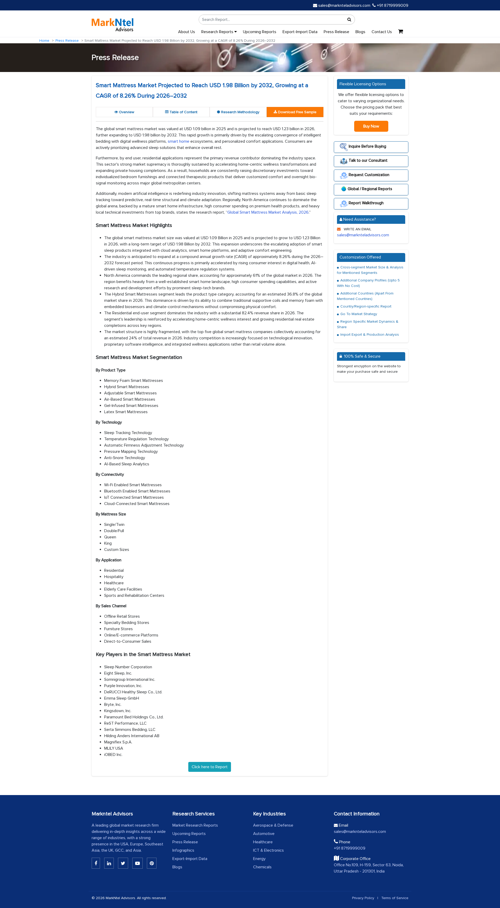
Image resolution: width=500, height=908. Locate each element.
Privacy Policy (363, 898)
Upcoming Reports (259, 31)
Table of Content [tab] (182, 112)
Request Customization (368, 174)
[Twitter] (123, 863)
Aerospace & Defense (273, 825)
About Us (186, 31)
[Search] (349, 19)
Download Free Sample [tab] (296, 112)
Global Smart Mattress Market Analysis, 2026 (268, 212)
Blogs (360, 31)
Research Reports (217, 31)
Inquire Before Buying (367, 146)
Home (44, 40)
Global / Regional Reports (370, 189)
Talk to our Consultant (368, 160)
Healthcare (263, 842)
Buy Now (371, 126)
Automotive (263, 833)
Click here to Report (210, 766)
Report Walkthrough (366, 203)
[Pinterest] (152, 863)
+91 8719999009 (392, 5)
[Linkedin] (96, 863)
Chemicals (262, 867)
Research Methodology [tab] (239, 112)
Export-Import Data (300, 31)
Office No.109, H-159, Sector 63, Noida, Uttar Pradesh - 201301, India (369, 868)
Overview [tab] (126, 112)
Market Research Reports (195, 825)
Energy (259, 858)
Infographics (183, 850)
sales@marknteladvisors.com (344, 5)
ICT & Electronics (268, 850)
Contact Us (382, 31)
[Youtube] (137, 863)
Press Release (336, 31)
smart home (178, 141)
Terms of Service (394, 898)
